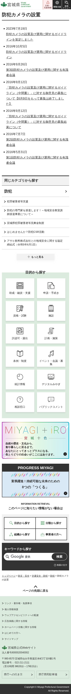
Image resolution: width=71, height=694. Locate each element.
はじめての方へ (12, 633)
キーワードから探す (18, 549)
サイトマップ (11, 639)
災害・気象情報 (47, 4)
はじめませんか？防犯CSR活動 (25, 231)
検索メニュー (66, 4)
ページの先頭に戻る (35, 590)
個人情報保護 (11, 609)
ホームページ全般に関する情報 (20, 627)
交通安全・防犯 (40, 576)
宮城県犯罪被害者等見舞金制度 (25, 222)
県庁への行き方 (13, 674)
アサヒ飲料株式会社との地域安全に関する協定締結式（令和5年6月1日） (35, 242)
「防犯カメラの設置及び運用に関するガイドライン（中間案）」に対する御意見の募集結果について (36, 122)
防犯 (8, 191)
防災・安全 (23, 576)
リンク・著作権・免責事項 (18, 603)
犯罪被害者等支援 (17, 201)
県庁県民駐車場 (48, 674)
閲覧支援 (57, 4)
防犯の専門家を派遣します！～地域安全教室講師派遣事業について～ (35, 212)
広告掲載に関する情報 (16, 621)
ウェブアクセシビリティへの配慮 (22, 615)
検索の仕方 (62, 565)
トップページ (9, 576)
